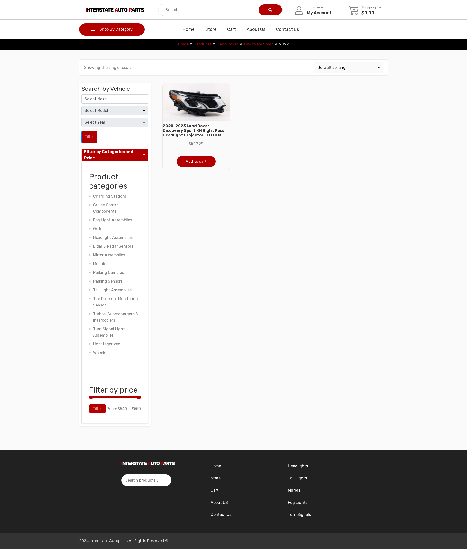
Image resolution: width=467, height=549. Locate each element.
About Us (256, 29)
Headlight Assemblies (113, 237)
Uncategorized (106, 344)
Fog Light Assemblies (112, 220)
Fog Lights (297, 502)
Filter (89, 137)
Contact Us (287, 29)
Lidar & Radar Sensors (113, 246)
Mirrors (294, 490)
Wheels (99, 353)
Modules (100, 263)
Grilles (98, 228)
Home (188, 29)
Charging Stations (110, 196)
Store (210, 29)
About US (219, 502)
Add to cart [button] (196, 161)
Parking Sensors (108, 281)
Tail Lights (297, 478)
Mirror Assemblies (109, 255)
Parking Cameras (108, 272)
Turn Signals (299, 514)
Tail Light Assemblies (112, 290)
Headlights (298, 466)
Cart (231, 29)
